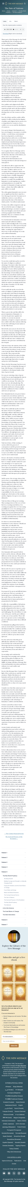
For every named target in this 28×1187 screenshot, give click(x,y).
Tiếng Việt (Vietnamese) (14, 1152)
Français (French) (8, 1111)
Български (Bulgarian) (14, 1093)
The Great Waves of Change (11, 911)
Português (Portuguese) (14, 1130)
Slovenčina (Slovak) (19, 1136)
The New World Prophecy (10, 876)
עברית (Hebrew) (19, 1114)
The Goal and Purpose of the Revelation (14, 900)
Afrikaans (8, 1086)
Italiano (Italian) (21, 1121)
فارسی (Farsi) (9, 1108)
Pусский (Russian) (21, 1133)
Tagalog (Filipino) (20, 1145)
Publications (17, 1160)
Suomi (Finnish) (18, 1108)
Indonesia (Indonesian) (8, 1121)
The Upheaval (7, 905)
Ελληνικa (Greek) (8, 1114)
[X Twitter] (14, 1173)
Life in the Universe (8, 908)
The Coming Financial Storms (11, 895)
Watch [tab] (16, 21)
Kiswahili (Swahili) (20, 1142)
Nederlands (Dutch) (11, 1105)
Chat (24, 1160)
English (21, 1105)
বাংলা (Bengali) (19, 1090)
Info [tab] (10, 21)
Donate (14, 1163)
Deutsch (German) (20, 1111)
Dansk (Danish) (20, 1102)
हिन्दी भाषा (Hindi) (7, 1117)
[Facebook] (9, 1173)
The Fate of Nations (9, 897)
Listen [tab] (4, 21)
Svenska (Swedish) (8, 1145)
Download (5, 33)
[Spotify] (24, 1173)
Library (8, 11)
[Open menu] (3, 3)
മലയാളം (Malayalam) (8, 1127)
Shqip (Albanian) (17, 1086)
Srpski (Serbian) (7, 1136)
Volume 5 (14, 11)
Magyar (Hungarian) (19, 1117)
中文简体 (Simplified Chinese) (14, 1096)
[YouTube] (4, 1173)
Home (3, 11)
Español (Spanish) (8, 1142)
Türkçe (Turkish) (14, 1148)
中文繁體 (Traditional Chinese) (14, 1099)
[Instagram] (19, 1173)
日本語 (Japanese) (8, 1124)
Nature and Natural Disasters (11, 892)
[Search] (24, 3)
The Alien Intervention (9, 914)
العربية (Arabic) (9, 1090)
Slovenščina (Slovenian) (14, 1139)
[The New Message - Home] (14, 3)
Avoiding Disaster (8, 878)
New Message (22, 1065)
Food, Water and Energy (10, 890)
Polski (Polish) (21, 1127)
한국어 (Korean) (20, 1124)
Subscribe (14, 1045)
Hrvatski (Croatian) (8, 1102)
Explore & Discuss (7, 1160)
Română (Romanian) (8, 1133)
